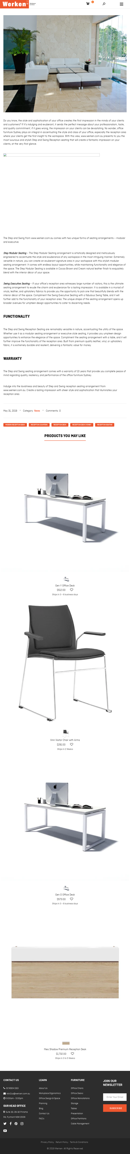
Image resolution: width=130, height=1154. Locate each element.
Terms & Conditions (79, 1142)
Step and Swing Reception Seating (26, 329)
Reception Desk (59, 425)
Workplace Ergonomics (50, 1093)
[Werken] (18, 4)
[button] (71, 590)
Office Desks (77, 1093)
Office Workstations (80, 1098)
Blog (41, 1108)
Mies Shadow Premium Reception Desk (65, 1049)
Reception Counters (39, 425)
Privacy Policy (47, 1142)
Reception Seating (104, 425)
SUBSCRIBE (116, 1108)
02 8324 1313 (12, 1088)
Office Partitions (78, 1118)
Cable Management (80, 1123)
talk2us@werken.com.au (18, 1093)
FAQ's (41, 1118)
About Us (43, 1088)
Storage (74, 1103)
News (37, 411)
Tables (74, 1108)
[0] (88, 4)
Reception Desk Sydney (81, 425)
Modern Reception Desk (15, 425)
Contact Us (44, 1113)
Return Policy (62, 1142)
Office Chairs (77, 1088)
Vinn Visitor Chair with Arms (65, 740)
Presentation (77, 1113)
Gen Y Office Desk (65, 585)
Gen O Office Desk (65, 895)
